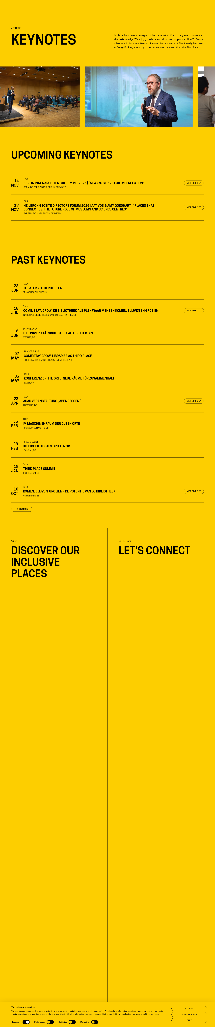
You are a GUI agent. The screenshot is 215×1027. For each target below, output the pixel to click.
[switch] (50, 1022)
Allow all (189, 1009)
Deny (189, 1020)
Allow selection (189, 1014)
